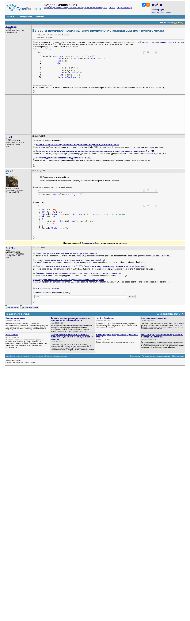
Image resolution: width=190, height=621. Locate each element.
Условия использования (160, 356)
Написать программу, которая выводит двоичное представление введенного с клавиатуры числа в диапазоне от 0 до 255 (95, 151)
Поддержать (135, 356)
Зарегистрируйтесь (91, 243)
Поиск (39, 17)
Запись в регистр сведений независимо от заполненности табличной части (71, 319)
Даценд (9, 171)
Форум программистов (93, 8)
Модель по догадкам (15, 318)
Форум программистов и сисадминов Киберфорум (63, 8)
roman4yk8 (10, 26)
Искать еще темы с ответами (46, 288)
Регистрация (158, 10)
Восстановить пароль (161, 12)
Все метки (49, 37)
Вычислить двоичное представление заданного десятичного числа (66, 253)
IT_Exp (8, 137)
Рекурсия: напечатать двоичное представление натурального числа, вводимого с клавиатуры (78, 273)
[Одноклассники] (148, 5)
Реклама (145, 356)
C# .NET (112, 8)
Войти (157, 5)
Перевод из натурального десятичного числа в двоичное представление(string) (69, 260)
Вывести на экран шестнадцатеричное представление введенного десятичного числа (77, 144)
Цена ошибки (11, 334)
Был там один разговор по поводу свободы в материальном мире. (162, 335)
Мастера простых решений (154, 318)
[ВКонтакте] (144, 5)
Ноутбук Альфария (105, 318)
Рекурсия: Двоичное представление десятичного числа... (63, 158)
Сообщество (24, 17)
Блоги (9, 17)
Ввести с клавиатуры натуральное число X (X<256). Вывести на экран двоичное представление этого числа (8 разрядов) (91, 266)
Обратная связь (178, 356)
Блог (7, 146)
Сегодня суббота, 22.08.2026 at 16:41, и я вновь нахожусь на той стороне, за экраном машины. (72, 336)
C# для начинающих (124, 8)
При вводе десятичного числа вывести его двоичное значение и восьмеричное (68, 279)
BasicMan (10, 248)
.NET (105, 8)
